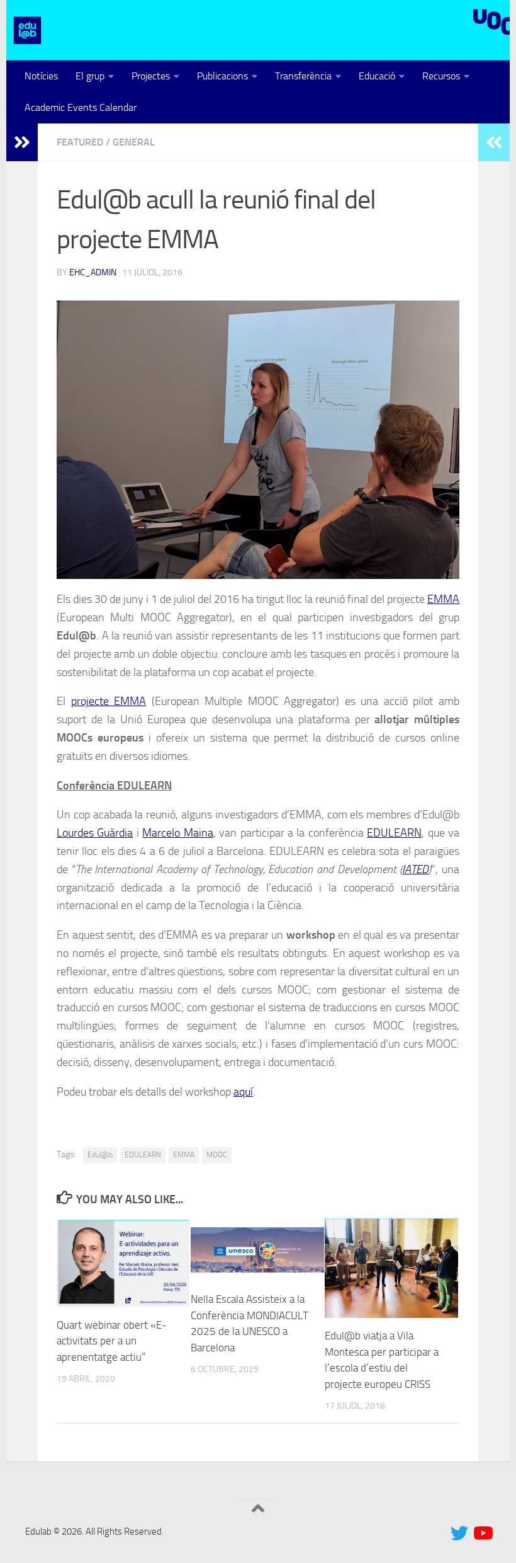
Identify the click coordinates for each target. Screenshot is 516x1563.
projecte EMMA (109, 701)
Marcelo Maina (177, 833)
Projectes (151, 76)
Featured (80, 142)
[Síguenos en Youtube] (482, 1533)
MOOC (216, 1154)
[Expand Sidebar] (22, 142)
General (134, 142)
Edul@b (100, 1154)
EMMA (443, 599)
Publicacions (222, 76)
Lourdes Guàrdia (95, 833)
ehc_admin (92, 272)
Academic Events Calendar (81, 107)
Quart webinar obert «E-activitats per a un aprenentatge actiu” (112, 1341)
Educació (377, 76)
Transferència (303, 76)
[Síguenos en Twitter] (459, 1533)
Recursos (441, 76)
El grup (90, 76)
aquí (243, 1092)
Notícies (41, 76)
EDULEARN (394, 833)
